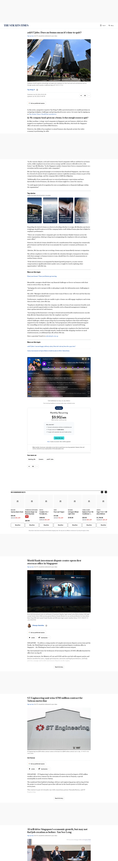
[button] (102, 25)
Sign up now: (30, 36)
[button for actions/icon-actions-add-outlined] (37, 90)
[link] (16, 25)
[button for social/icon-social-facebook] (85, 95)
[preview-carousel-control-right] (88, 210)
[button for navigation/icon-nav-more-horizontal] (89, 95)
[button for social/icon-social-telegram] (81, 95)
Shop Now (17, 525)
